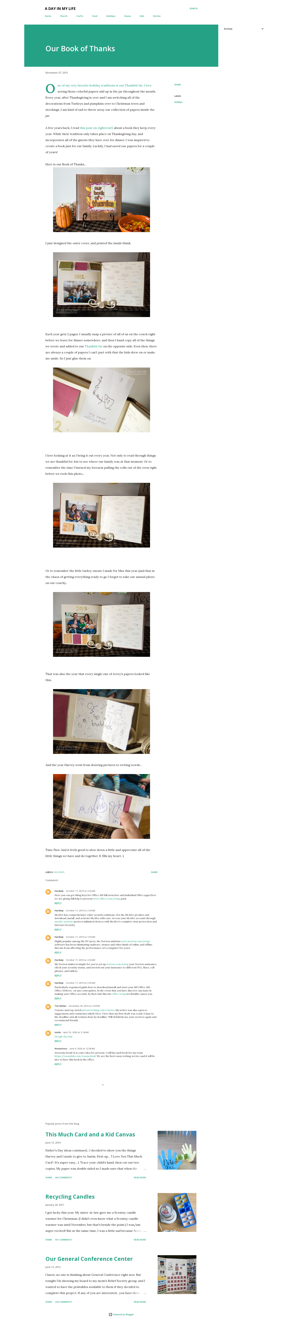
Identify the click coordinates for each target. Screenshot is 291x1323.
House (127, 16)
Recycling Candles (70, 1196)
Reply (58, 903)
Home (48, 16)
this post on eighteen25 (96, 128)
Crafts (79, 16)
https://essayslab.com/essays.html (75, 1056)
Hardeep (59, 890)
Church (63, 16)
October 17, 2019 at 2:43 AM (80, 910)
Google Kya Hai (63, 1036)
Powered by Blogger (123, 1314)
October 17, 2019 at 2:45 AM (80, 982)
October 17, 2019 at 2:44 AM (80, 936)
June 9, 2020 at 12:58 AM (82, 1048)
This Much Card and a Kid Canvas (90, 1134)
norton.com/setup (117, 964)
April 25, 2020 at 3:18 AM (76, 1032)
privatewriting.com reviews (98, 1010)
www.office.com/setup (106, 898)
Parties (157, 16)
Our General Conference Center (89, 1258)
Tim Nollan (60, 1005)
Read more (140, 1177)
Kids (142, 16)
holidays (178, 102)
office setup (119, 993)
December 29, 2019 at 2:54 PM (84, 1005)
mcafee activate (64, 921)
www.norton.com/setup (135, 941)
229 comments (63, 1301)
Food (94, 16)
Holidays (110, 16)
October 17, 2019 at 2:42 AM (80, 890)
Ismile (58, 1032)
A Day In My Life (60, 8)
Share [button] (177, 84)
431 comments (63, 1239)
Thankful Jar (133, 85)
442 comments (63, 1177)
